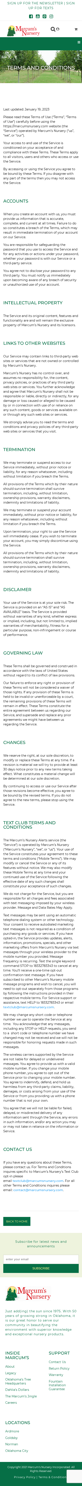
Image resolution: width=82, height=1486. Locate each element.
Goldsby (11, 1438)
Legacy (10, 1373)
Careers (11, 1403)
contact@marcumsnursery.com (38, 1190)
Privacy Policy (25, 1477)
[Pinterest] (44, 17)
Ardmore (12, 1431)
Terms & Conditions (53, 1477)
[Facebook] (31, 17)
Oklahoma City (16, 1451)
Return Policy (59, 1368)
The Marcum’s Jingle (21, 1396)
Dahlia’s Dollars (17, 1390)
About (10, 1367)
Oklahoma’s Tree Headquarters (18, 1381)
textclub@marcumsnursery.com (38, 1181)
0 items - (65, 28)
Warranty (56, 1375)
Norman (11, 1444)
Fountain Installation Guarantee (57, 1385)
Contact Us (57, 1362)
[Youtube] (38, 17)
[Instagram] (51, 17)
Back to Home (17, 1221)
